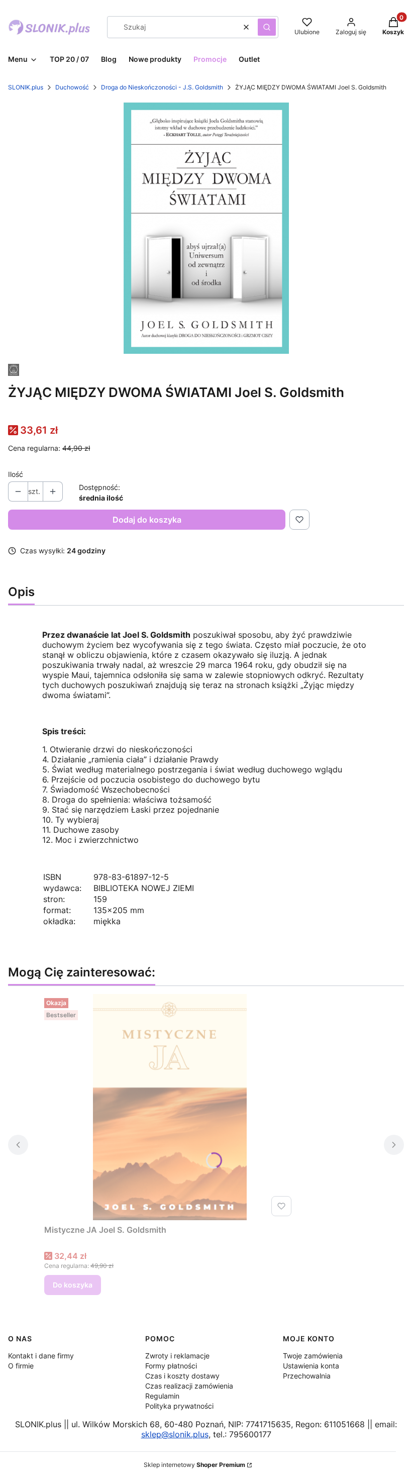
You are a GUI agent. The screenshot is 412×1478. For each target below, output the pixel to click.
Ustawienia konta (311, 1365)
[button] (267, 27)
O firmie (21, 1365)
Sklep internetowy (194, 1464)
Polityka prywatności (179, 1406)
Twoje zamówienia (313, 1355)
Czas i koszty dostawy (182, 1375)
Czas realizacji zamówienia (189, 1386)
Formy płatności (171, 1365)
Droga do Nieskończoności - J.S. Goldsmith (162, 87)
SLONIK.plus (25, 87)
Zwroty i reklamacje (177, 1355)
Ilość (15, 474)
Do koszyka (72, 1284)
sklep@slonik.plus (175, 1434)
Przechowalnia (307, 1375)
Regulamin (162, 1396)
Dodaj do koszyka (147, 520)
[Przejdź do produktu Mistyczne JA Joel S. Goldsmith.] (169, 1107)
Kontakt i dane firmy (41, 1355)
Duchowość (72, 87)
